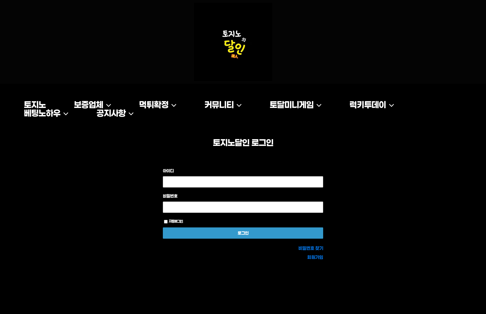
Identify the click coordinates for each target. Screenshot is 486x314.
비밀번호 (170, 195)
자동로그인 (176, 221)
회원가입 (315, 257)
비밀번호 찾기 (310, 248)
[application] (107, 105)
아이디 (168, 170)
